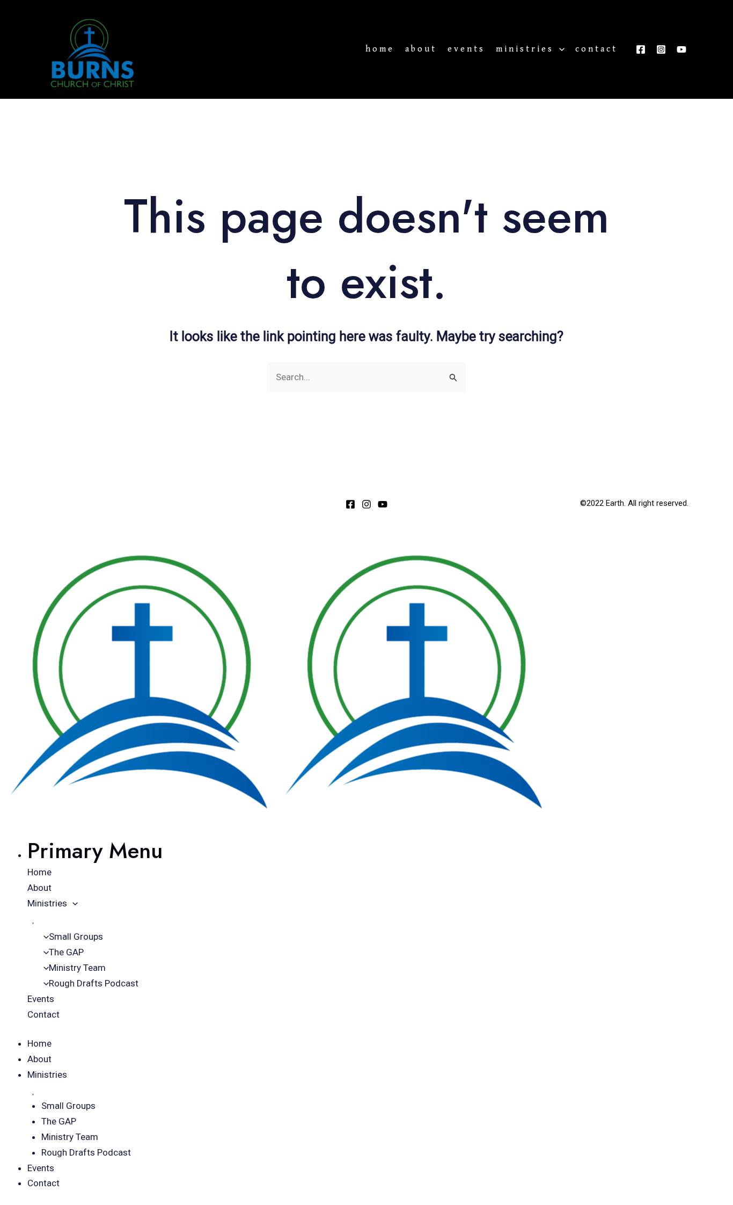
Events (466, 49)
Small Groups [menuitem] (68, 1105)
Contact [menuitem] (43, 1183)
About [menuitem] (39, 1059)
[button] (559, 49)
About (421, 49)
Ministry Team (77, 967)
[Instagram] (661, 49)
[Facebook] (641, 49)
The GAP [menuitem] (58, 1121)
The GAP (66, 952)
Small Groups (76, 936)
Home (379, 49)
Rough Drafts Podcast (93, 983)
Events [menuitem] (40, 1168)
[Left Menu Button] (13, 537)
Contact (596, 49)
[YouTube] (681, 49)
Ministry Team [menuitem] (69, 1136)
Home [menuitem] (39, 1043)
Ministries (525, 49)
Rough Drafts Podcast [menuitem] (86, 1152)
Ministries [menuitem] (47, 1074)
